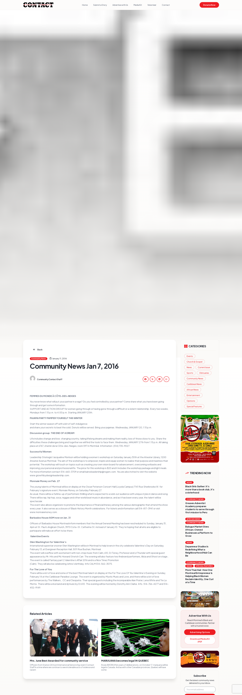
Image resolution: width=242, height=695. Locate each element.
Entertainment (193, 395)
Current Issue (204, 367)
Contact (166, 5)
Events (190, 356)
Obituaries (204, 373)
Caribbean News (194, 384)
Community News (195, 378)
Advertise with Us (120, 5)
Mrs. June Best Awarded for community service (59, 660)
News (189, 367)
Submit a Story (100, 5)
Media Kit (138, 5)
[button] (146, 379)
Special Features (194, 406)
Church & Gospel (194, 361)
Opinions (191, 401)
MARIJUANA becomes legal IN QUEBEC (125, 660)
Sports (190, 373)
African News (193, 389)
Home (85, 5)
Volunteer (151, 5)
